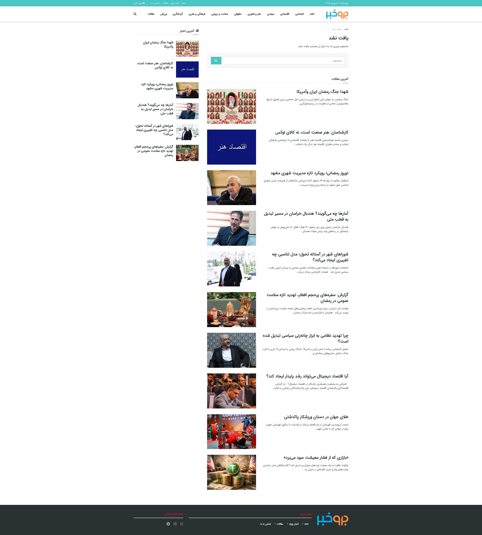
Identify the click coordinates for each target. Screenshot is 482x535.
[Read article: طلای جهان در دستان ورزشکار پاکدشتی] (231, 431)
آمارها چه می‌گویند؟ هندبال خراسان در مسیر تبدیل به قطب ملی (306, 216)
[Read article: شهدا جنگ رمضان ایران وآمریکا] (231, 106)
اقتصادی (284, 14)
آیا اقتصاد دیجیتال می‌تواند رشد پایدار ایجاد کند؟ (307, 376)
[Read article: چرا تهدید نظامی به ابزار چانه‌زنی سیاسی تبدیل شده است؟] (231, 350)
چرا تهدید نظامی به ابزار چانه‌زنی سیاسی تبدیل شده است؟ (305, 338)
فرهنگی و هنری (197, 14)
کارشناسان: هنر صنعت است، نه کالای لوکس (311, 132)
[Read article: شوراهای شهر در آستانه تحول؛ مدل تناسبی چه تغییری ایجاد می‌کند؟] (231, 268)
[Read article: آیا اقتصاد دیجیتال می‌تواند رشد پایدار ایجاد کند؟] (231, 390)
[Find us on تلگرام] (168, 524)
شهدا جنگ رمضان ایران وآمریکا (322, 92)
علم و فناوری (254, 14)
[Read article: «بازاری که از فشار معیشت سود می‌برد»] (231, 472)
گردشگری (178, 14)
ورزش (163, 14)
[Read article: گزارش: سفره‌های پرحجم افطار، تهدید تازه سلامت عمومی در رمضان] (231, 309)
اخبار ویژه (175, 3)
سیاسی (270, 14)
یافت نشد (336, 29)
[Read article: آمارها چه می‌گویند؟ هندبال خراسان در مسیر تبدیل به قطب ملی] (231, 228)
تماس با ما (155, 3)
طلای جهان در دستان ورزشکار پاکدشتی (316, 417)
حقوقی (238, 14)
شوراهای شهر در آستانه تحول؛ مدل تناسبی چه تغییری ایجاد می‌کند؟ (310, 257)
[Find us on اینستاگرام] (175, 524)
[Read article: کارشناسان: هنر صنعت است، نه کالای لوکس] (231, 147)
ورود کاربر (138, 3)
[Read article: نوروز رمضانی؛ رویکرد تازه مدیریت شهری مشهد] (231, 187)
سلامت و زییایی (219, 14)
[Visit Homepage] (337, 14)
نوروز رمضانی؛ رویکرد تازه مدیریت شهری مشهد (309, 173)
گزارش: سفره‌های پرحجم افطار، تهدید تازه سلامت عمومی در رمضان (307, 298)
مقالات (165, 3)
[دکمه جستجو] (135, 14)
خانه (183, 3)
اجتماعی (299, 14)
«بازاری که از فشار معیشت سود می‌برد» (316, 457)
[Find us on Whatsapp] (181, 524)
